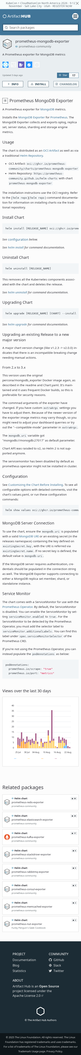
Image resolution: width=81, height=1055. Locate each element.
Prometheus (58, 117)
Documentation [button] (24, 960)
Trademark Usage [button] (28, 1051)
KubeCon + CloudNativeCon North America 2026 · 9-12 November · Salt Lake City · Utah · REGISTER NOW (40, 4)
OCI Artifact (51, 150)
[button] (5, 65)
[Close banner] (77, 3)
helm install (16, 247)
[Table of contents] (5, 101)
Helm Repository (31, 155)
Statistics (19, 971)
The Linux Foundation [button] (27, 1037)
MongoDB (47, 109)
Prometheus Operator (17, 607)
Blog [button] (16, 965)
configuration (18, 239)
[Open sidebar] (74, 16)
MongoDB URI (29, 536)
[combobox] (40, 27)
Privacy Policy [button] (54, 1051)
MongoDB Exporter (31, 117)
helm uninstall (17, 292)
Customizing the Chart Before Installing (35, 485)
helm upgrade (17, 324)
